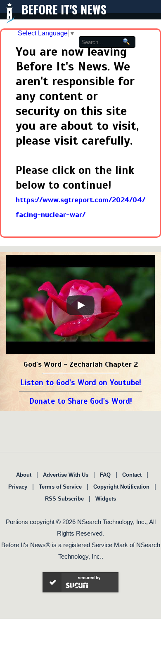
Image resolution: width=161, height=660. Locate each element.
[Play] (80, 305)
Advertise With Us (65, 475)
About (23, 475)
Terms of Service (60, 487)
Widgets (105, 499)
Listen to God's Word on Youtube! (80, 382)
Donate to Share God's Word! (80, 401)
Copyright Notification (121, 487)
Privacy (17, 487)
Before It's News (64, 9)
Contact (132, 475)
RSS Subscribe (64, 499)
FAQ (105, 475)
